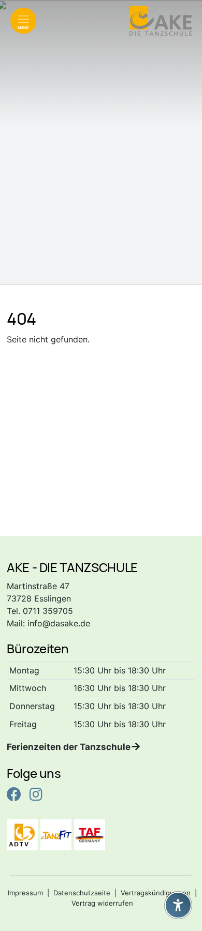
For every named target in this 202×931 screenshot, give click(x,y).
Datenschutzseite (81, 893)
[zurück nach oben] (178, 880)
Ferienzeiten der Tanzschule (69, 747)
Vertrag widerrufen (102, 903)
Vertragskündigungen (156, 893)
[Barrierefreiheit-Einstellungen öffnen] (178, 905)
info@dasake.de (58, 623)
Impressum (25, 893)
